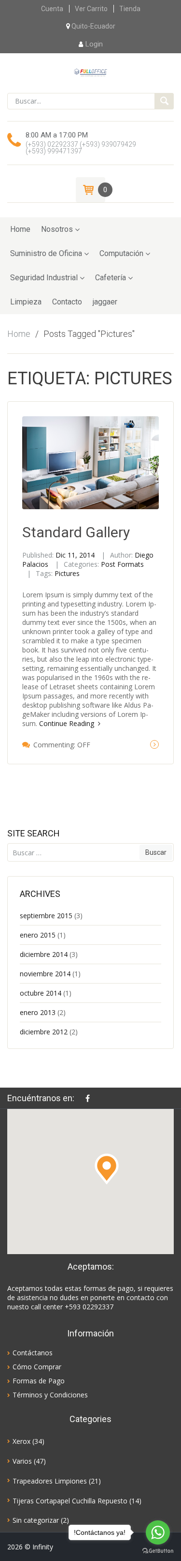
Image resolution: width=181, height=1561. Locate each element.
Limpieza (26, 301)
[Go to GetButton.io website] (157, 1551)
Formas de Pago (39, 1380)
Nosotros (57, 229)
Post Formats (122, 564)
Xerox (21, 1441)
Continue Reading (67, 723)
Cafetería (110, 277)
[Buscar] (164, 101)
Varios (22, 1461)
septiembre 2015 (46, 915)
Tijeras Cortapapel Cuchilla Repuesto (70, 1500)
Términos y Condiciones (50, 1394)
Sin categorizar (36, 1520)
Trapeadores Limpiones (50, 1480)
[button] (107, 1169)
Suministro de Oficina (46, 253)
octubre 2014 (40, 993)
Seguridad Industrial (44, 277)
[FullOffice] (90, 72)
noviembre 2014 (45, 973)
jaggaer (105, 301)
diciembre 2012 (44, 1031)
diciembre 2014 (44, 954)
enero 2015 (38, 935)
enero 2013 (38, 1012)
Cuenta (52, 9)
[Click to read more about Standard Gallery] (154, 744)
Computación (121, 253)
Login (94, 44)
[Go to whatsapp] (158, 1532)
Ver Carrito (91, 9)
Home (20, 229)
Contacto (67, 301)
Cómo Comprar (37, 1366)
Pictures (67, 573)
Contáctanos (33, 1352)
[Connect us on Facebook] (90, 1098)
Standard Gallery (76, 532)
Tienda (129, 9)
